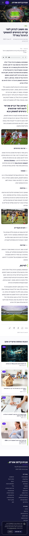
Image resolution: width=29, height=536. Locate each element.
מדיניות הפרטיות (12, 528)
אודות (26, 509)
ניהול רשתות (25, 493)
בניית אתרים (25, 481)
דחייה (10, 531)
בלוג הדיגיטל (11, 479)
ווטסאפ (26, 486)
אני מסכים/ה (18, 531)
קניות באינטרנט (10, 497)
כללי (26, 26)
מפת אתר (25, 520)
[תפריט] (3, 2)
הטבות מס (25, 484)
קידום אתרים (11, 495)
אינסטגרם (11, 477)
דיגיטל (12, 481)
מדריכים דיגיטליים (10, 488)
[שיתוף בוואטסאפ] (22, 328)
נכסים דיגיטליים (10, 493)
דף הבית (26, 49)
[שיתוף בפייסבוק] (18, 328)
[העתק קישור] (10, 328)
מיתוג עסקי (25, 490)
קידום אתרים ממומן (23, 497)
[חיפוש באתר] (7, 2)
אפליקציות (25, 479)
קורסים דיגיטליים (24, 495)
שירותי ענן (25, 502)
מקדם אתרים (11, 490)
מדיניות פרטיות (24, 513)
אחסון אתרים (25, 477)
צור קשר (26, 511)
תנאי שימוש (25, 516)
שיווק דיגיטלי (11, 500)
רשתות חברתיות (24, 500)
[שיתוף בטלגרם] (14, 328)
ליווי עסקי (25, 488)
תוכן (13, 502)
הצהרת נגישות (24, 518)
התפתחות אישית (10, 484)
